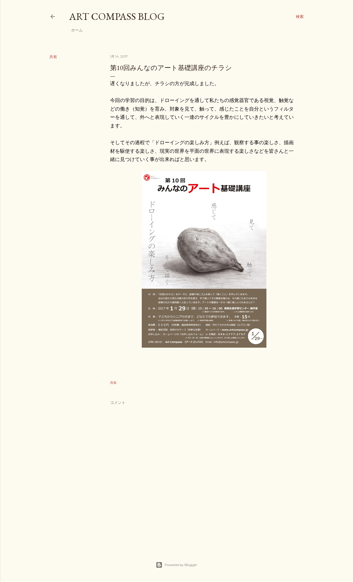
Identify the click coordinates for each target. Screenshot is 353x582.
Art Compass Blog (117, 16)
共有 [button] (53, 56)
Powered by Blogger (181, 565)
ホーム (77, 30)
